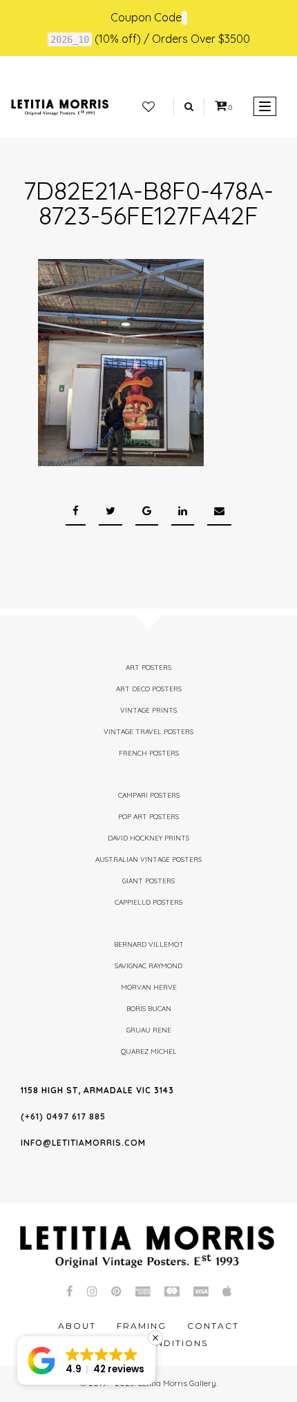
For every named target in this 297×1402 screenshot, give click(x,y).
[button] (86, 1360)
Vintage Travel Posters (148, 731)
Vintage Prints (148, 710)
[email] (219, 511)
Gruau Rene (148, 1030)
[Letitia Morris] (59, 106)
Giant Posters (148, 880)
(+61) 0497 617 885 (63, 1116)
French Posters (149, 753)
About (77, 1326)
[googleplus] (146, 511)
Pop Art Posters (148, 816)
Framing (141, 1326)
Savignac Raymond (148, 965)
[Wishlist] (148, 107)
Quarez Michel (149, 1051)
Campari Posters (149, 795)
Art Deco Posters (149, 688)
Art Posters (148, 667)
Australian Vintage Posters (148, 859)
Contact (213, 1326)
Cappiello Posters (148, 902)
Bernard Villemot (149, 944)
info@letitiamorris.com (83, 1142)
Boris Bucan (148, 1008)
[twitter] (110, 511)
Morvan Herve (149, 987)
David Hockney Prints (148, 838)
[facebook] (76, 511)
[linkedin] (182, 511)
